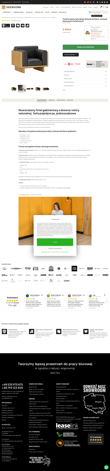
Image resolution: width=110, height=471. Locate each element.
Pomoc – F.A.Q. (60, 410)
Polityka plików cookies (46, 251)
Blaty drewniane (60, 398)
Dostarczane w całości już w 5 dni (43, 330)
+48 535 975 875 (95, 35)
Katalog (4, 420)
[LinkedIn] (107, 2)
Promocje (45, 7)
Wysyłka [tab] (70, 100)
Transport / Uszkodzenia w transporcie (12, 415)
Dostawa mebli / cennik (8, 408)
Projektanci (32, 449)
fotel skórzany (24, 194)
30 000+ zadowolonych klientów (96, 330)
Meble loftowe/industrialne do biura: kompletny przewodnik (39, 421)
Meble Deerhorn (6, 17)
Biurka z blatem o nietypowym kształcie (67, 408)
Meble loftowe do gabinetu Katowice (93, 425)
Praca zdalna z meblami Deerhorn (38, 424)
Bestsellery (39, 12)
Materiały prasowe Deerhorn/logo (38, 442)
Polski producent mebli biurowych (38, 427)
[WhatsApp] (106, 467)
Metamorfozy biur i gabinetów (64, 412)
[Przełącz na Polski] (85, 2)
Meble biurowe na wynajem (36, 389)
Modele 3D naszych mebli (36, 439)
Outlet (47, 12)
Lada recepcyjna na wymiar (36, 394)
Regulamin (5, 405)
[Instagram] (100, 2)
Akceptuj (55, 242)
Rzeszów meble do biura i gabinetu (92, 427)
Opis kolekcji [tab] (60, 100)
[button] (107, 302)
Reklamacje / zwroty (7, 412)
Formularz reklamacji (34, 434)
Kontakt (95, 7)
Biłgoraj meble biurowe (89, 420)
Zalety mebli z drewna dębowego (38, 406)
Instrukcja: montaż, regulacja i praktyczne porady (67, 390)
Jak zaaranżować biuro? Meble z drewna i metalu (40, 409)
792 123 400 (25, 2)
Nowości (54, 12)
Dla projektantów (66, 7)
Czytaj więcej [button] (29, 308)
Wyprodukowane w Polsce (70, 329)
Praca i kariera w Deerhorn (36, 452)
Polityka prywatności (55, 251)
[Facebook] (97, 2)
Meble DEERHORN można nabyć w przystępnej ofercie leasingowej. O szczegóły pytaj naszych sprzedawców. (68, 419)
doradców (67, 188)
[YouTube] (102, 2)
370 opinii (16, 302)
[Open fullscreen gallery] (56, 83)
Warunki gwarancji (61, 387)
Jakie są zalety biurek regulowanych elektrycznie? (38, 403)
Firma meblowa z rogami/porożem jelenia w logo (68, 402)
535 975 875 (17, 2)
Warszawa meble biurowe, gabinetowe (93, 423)
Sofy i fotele (16, 17)
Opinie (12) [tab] (51, 100)
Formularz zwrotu (33, 437)
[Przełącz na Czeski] (93, 2)
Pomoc (90, 7)
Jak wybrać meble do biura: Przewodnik (40, 413)
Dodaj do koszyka (85, 47)
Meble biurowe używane (35, 391)
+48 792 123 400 (12, 387)
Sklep (11, 17)
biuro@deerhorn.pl (7, 2)
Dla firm (58, 7)
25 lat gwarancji (12, 329)
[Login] (103, 7)
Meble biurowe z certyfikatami (64, 405)
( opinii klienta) (16, 20)
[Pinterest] (104, 2)
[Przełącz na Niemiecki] (87, 2)
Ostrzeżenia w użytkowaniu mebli (65, 394)
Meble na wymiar (76, 7)
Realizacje (62, 12)
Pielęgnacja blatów (61, 396)
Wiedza (85, 7)
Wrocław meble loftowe (89, 430)
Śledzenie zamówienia (8, 417)
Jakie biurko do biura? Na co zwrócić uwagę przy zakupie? (41, 416)
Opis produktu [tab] (42, 100)
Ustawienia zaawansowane (55, 248)
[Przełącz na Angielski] (90, 2)
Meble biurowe (33, 387)
